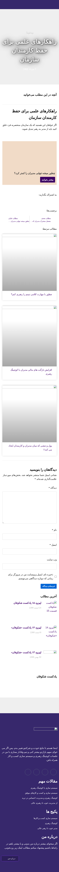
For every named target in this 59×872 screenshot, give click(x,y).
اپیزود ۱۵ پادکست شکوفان (27, 603)
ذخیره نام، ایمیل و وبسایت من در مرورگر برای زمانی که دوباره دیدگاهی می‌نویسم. (30, 576)
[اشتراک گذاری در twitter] (31, 202)
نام (54, 530)
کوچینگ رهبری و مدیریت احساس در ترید (39, 798)
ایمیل (53, 545)
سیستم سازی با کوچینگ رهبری (44, 788)
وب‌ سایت (52, 559)
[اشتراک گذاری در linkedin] (42, 202)
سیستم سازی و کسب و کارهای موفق (41, 793)
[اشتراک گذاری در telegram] (54, 202)
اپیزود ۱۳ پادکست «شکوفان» (26, 652)
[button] (10, 858)
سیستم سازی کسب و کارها (45, 818)
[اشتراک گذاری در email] (25, 202)
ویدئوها (29, 32)
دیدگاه (53, 488)
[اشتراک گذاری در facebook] (37, 202)
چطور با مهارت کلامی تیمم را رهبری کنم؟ (31, 294)
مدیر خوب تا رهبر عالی (47, 828)
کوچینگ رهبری (51, 823)
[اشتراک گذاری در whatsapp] (48, 202)
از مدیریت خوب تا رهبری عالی (44, 803)
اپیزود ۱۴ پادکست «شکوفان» (26, 627)
